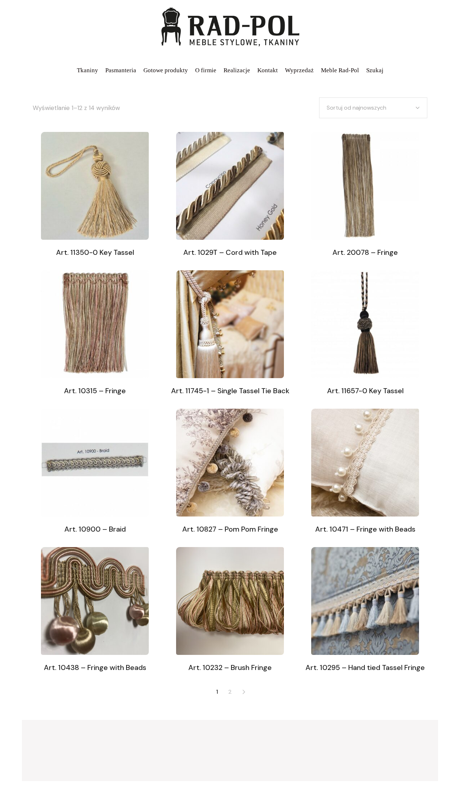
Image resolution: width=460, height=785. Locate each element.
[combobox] (373, 107)
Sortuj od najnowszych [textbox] (356, 107)
